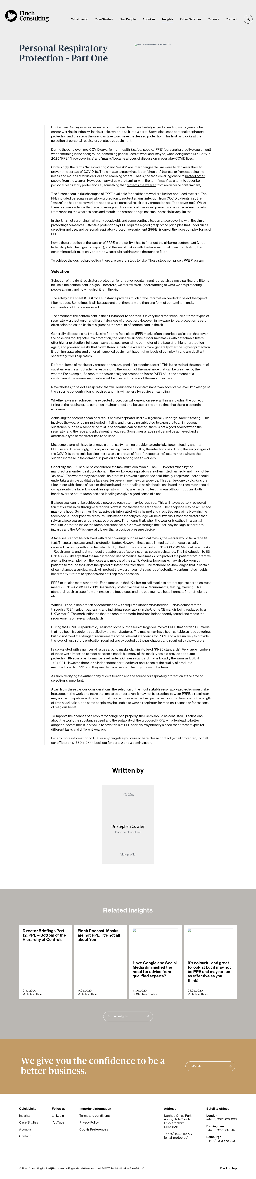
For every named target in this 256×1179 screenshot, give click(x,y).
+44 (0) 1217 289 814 (220, 1130)
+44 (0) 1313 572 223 (220, 1141)
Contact (231, 19)
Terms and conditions (94, 1115)
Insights (167, 19)
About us (149, 19)
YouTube (58, 1122)
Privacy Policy (89, 1122)
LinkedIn (58, 1115)
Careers (213, 19)
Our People (128, 19)
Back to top (228, 1168)
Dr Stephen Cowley (65, 127)
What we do (79, 19)
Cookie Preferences (93, 1129)
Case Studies (104, 19)
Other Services (190, 19)
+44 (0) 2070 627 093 (221, 1119)
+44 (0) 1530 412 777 (178, 1134)
